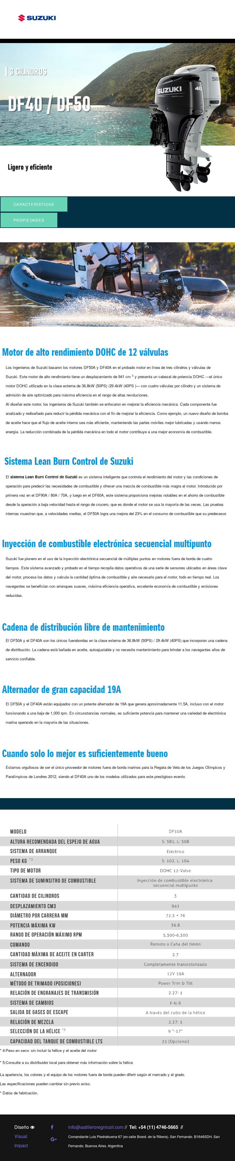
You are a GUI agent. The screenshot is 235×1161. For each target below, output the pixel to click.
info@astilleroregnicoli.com (96, 1127)
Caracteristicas (33, 204)
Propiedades (28, 220)
